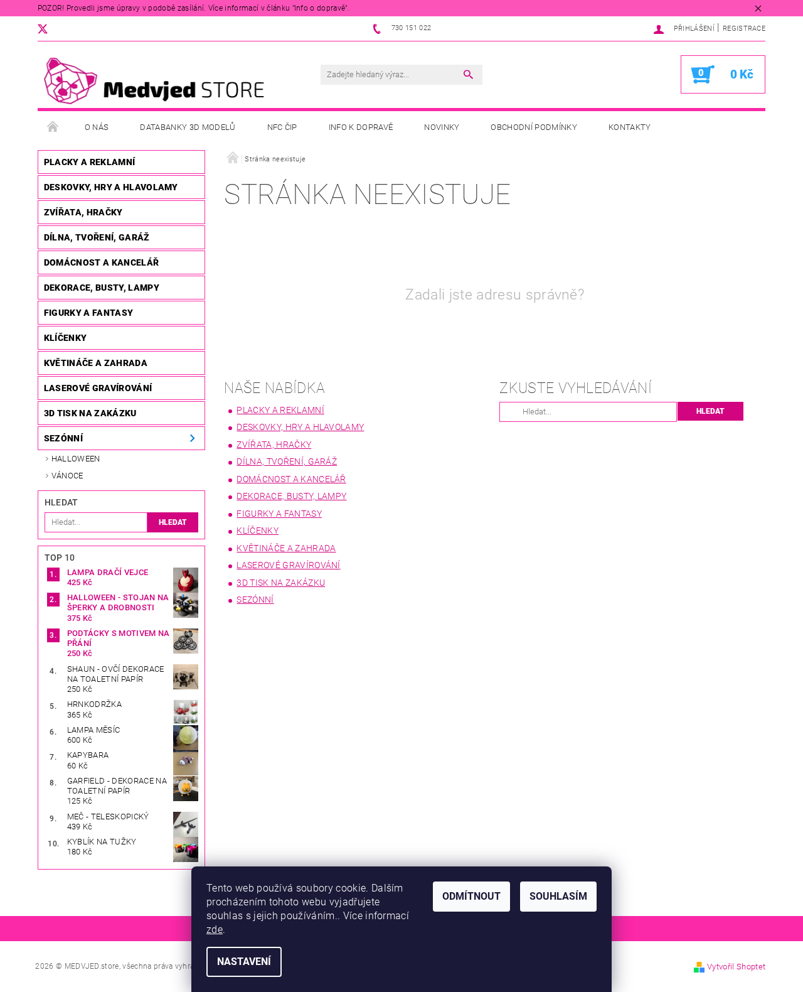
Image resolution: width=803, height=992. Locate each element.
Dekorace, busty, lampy (101, 288)
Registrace (744, 28)
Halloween (75, 458)
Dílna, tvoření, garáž (97, 237)
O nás (97, 127)
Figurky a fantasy (88, 313)
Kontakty (630, 127)
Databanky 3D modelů (187, 127)
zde (214, 929)
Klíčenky (65, 338)
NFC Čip (282, 127)
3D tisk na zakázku (90, 413)
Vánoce (67, 475)
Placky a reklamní (89, 162)
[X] (49, 28)
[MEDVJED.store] (160, 81)
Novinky (441, 127)
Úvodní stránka (53, 127)
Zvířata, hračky (83, 212)
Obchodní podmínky (534, 127)
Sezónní (63, 438)
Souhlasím (558, 896)
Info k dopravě (361, 127)
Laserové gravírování (98, 388)
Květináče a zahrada (95, 363)
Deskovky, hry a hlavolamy (111, 187)
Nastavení (244, 962)
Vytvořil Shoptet (736, 966)
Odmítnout (471, 896)
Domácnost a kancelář (101, 262)
